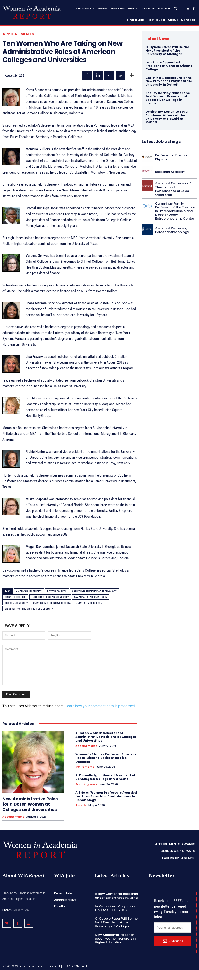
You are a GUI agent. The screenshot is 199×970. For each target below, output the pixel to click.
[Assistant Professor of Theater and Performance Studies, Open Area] (147, 185)
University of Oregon (89, 603)
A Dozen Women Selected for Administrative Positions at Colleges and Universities (105, 737)
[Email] (109, 75)
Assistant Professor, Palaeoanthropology (172, 230)
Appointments (18, 34)
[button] (175, 8)
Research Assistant (170, 171)
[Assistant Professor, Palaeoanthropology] (147, 229)
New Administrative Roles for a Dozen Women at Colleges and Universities (30, 804)
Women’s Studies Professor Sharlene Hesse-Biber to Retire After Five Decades (105, 758)
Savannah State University (90, 597)
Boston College (57, 591)
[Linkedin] (98, 75)
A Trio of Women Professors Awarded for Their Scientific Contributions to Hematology (106, 796)
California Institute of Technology (94, 591)
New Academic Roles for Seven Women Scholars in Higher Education (115, 938)
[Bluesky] (188, 9)
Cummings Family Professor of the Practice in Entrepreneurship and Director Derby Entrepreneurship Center (175, 211)
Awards (80, 805)
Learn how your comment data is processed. (100, 706)
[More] (132, 75)
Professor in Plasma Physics (171, 157)
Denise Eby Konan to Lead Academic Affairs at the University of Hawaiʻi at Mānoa (166, 117)
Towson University (16, 603)
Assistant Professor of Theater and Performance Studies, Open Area (173, 189)
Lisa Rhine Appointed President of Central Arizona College (168, 65)
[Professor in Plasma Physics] (147, 156)
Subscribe (176, 941)
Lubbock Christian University (50, 597)
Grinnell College (15, 597)
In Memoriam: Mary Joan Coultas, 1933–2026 (115, 908)
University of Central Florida (52, 603)
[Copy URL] (120, 75)
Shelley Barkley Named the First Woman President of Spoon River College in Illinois (167, 98)
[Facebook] (194, 9)
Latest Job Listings (161, 141)
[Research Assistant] (147, 171)
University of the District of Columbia (29, 608)
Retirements (84, 766)
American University (29, 591)
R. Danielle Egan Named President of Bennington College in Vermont (105, 777)
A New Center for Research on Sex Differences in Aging (116, 895)
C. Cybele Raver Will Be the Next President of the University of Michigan (167, 50)
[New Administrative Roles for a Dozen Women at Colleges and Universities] (33, 762)
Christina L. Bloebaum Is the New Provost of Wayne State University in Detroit (168, 81)
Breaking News (86, 784)
